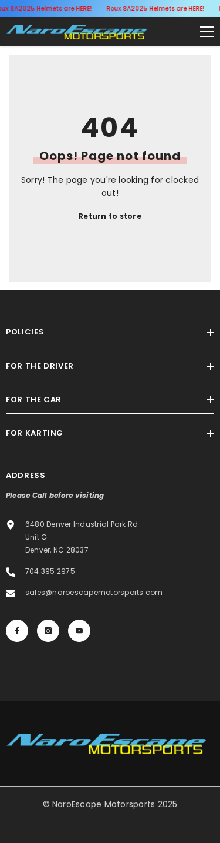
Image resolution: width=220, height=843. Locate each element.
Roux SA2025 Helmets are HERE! (155, 8)
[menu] (207, 32)
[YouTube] (79, 631)
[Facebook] (17, 631)
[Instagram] (48, 631)
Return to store (110, 216)
